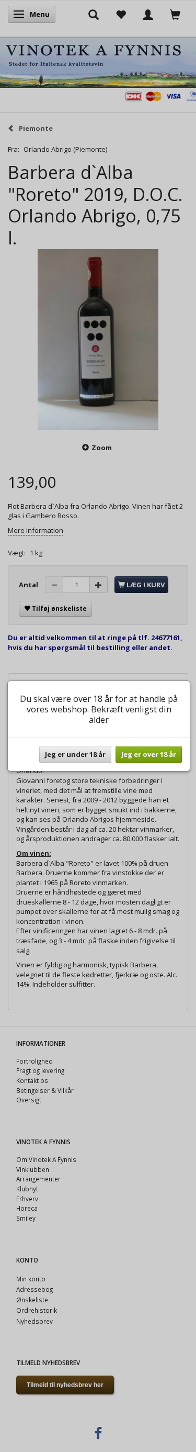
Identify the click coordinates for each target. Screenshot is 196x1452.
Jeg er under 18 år (75, 754)
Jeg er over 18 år (148, 754)
